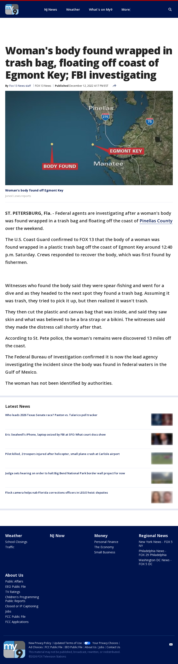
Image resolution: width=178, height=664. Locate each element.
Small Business (104, 552)
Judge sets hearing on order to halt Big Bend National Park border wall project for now (65, 473)
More (126, 9)
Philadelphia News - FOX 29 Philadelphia (152, 553)
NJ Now (57, 535)
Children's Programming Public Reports (22, 599)
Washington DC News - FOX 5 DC (155, 562)
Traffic (9, 547)
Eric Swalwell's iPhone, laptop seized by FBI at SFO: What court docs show (55, 434)
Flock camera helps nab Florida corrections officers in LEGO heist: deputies (56, 492)
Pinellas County (156, 221)
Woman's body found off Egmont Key (34, 190)
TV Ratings (12, 592)
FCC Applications (17, 622)
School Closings (16, 542)
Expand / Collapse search (170, 9)
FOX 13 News (43, 86)
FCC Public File (15, 616)
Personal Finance (106, 542)
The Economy (104, 547)
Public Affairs (14, 581)
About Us (14, 575)
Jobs (8, 611)
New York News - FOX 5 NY (156, 544)
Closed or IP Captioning (21, 606)
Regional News (153, 535)
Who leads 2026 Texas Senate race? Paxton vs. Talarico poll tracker (51, 415)
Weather (13, 535)
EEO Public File (15, 586)
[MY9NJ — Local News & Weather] (19, 9)
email (171, 644)
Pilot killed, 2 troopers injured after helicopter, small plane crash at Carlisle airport (62, 454)
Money (100, 535)
